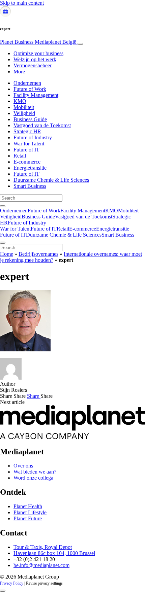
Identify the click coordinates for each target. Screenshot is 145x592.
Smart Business (29, 186)
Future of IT (26, 149)
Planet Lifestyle (30, 512)
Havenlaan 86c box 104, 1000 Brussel (54, 553)
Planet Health (27, 506)
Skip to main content (22, 3)
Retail (19, 156)
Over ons (23, 465)
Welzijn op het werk (34, 59)
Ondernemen (27, 83)
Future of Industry (32, 137)
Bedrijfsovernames (38, 254)
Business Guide (30, 119)
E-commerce (26, 162)
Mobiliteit (23, 107)
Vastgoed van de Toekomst (42, 125)
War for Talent (28, 143)
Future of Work (29, 89)
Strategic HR (27, 131)
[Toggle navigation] (80, 44)
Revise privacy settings (44, 583)
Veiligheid (24, 113)
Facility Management (35, 95)
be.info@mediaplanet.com (41, 565)
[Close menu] (2, 243)
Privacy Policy (11, 583)
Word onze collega (33, 478)
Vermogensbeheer (32, 65)
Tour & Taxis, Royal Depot (42, 547)
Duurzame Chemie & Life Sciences (51, 180)
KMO (19, 101)
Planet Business (38, 42)
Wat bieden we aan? (34, 472)
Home (6, 254)
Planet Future (27, 518)
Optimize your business (38, 53)
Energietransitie (30, 168)
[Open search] (2, 206)
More (19, 71)
